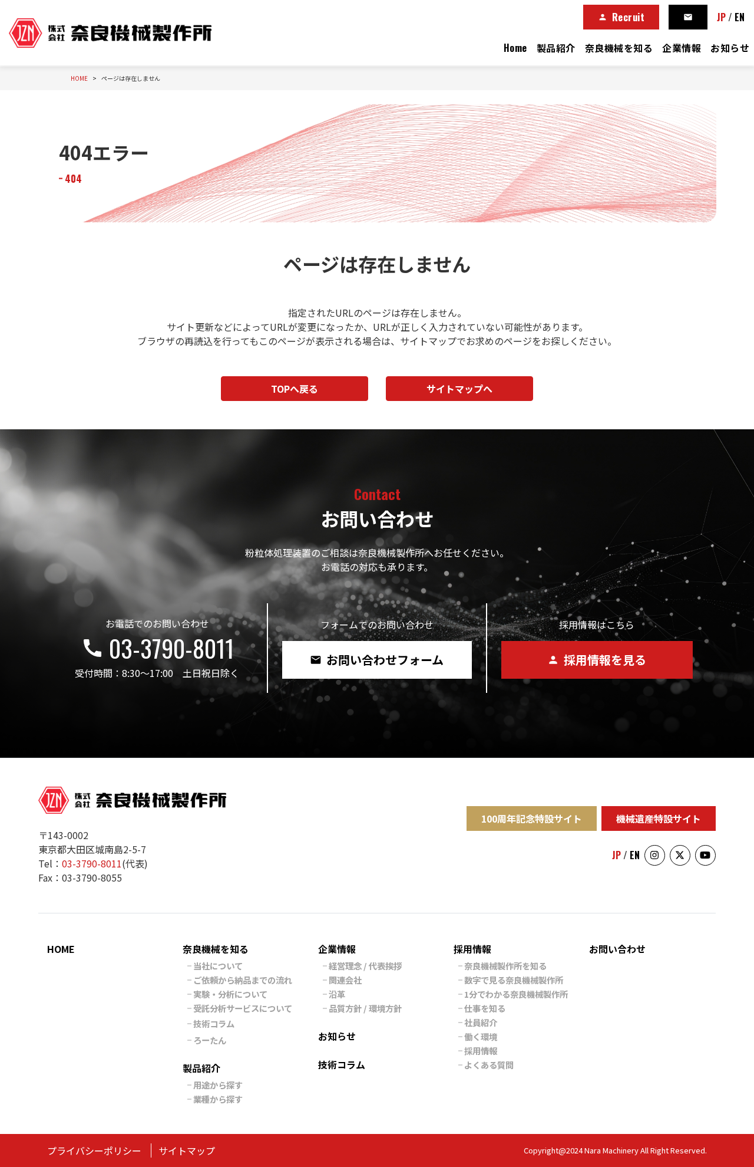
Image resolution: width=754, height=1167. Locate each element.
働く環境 (480, 1036)
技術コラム (213, 1023)
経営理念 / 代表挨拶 (365, 965)
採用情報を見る (596, 659)
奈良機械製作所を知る (505, 965)
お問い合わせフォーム (377, 659)
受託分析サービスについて (242, 1008)
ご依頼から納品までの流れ (242, 980)
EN (740, 17)
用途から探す (218, 1085)
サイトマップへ (459, 389)
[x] (680, 855)
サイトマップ (186, 1150)
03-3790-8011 (157, 648)
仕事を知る (484, 1008)
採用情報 (472, 949)
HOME (61, 949)
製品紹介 (556, 48)
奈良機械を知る (619, 48)
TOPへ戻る (294, 389)
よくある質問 (489, 1064)
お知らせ (729, 48)
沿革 (337, 994)
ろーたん (209, 1040)
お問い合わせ (617, 949)
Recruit (621, 17)
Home (515, 48)
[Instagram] (654, 855)
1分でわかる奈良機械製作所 (516, 994)
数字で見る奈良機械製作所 (513, 980)
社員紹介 (480, 1022)
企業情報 (681, 48)
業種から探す (218, 1099)
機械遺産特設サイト (658, 818)
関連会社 (345, 980)
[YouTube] (705, 855)
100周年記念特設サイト (531, 818)
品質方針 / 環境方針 (365, 1008)
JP (721, 17)
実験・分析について (230, 994)
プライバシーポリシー (94, 1150)
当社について (218, 965)
